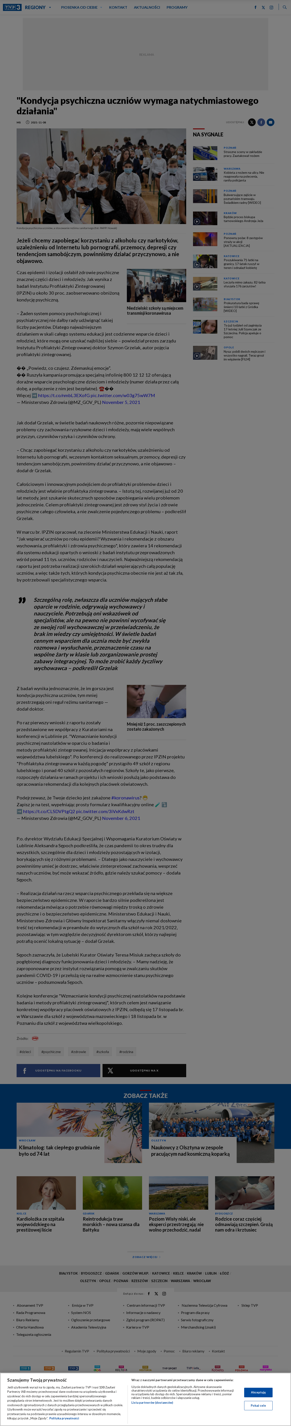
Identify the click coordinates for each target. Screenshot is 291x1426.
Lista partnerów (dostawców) (152, 1402)
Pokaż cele (258, 1405)
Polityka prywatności (64, 1418)
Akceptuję (258, 1392)
